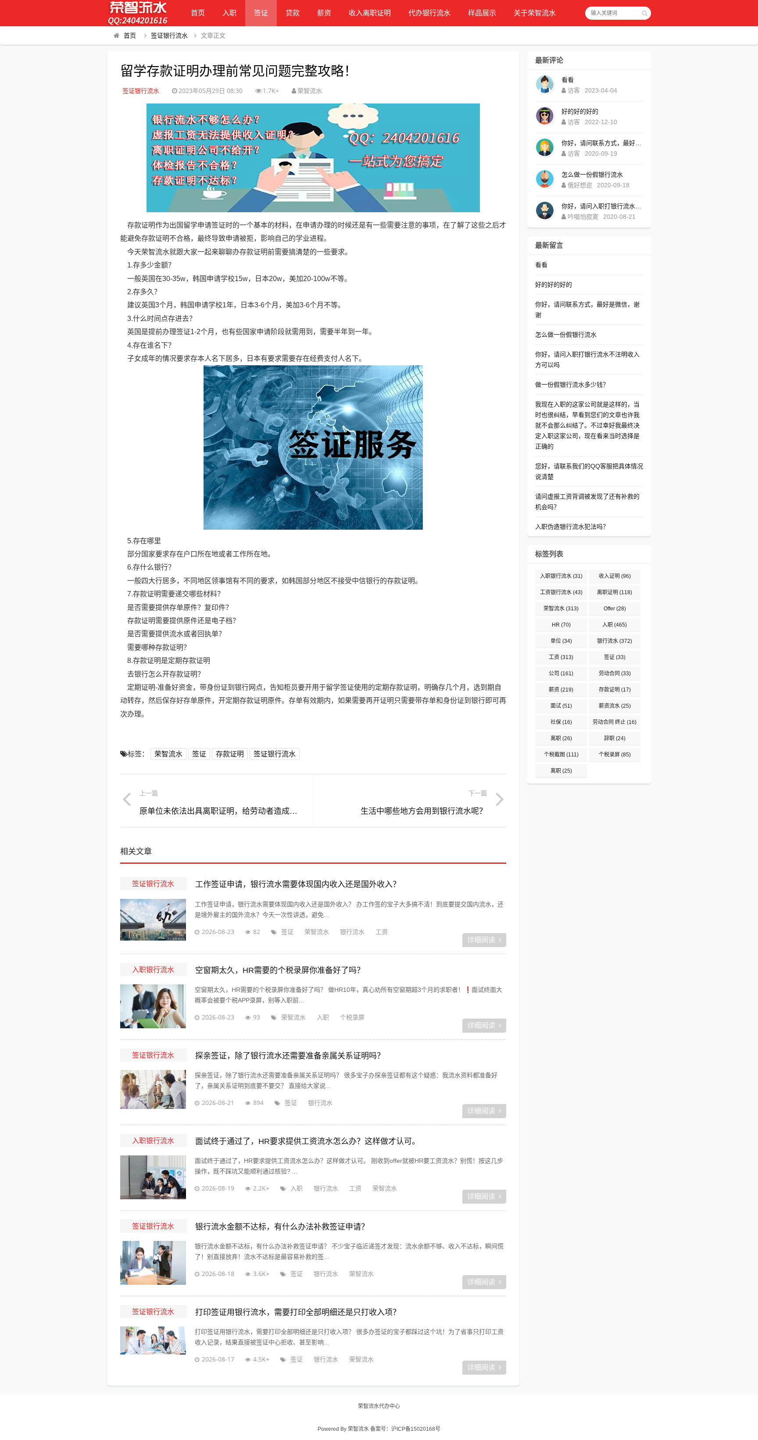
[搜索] (644, 13)
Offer (615, 609)
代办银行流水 (429, 13)
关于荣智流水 (535, 13)
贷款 (293, 13)
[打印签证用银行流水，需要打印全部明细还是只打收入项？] (153, 1348)
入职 (229, 13)
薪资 (324, 13)
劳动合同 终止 (614, 722)
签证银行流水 (169, 35)
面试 (561, 706)
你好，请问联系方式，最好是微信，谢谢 (602, 142)
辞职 (615, 738)
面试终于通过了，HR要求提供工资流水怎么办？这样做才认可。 (307, 1141)
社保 (561, 722)
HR (561, 625)
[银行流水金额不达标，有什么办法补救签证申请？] (153, 1263)
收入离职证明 (370, 13)
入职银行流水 (153, 969)
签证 (261, 13)
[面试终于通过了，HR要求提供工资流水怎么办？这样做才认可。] (153, 1177)
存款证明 (230, 754)
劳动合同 (615, 673)
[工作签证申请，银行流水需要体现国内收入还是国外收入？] (153, 921)
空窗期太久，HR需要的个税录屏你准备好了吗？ (280, 970)
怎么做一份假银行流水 (592, 174)
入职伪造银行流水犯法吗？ (572, 526)
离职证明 (614, 592)
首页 (198, 13)
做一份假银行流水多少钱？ (572, 384)
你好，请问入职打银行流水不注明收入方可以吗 (602, 206)
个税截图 (561, 755)
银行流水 (352, 931)
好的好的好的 (579, 111)
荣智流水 (168, 754)
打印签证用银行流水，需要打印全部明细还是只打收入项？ (297, 1312)
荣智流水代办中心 (379, 1406)
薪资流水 (615, 706)
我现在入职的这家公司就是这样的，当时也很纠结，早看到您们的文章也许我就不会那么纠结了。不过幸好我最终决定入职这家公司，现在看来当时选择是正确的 (587, 425)
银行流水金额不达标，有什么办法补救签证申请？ (282, 1227)
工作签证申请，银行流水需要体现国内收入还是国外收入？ (297, 884)
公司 (561, 673)
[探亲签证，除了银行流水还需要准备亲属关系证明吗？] (153, 1092)
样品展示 (482, 13)
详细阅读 (481, 940)
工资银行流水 (561, 592)
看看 (567, 79)
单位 (561, 641)
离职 (561, 738)
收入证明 (615, 576)
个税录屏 (352, 1017)
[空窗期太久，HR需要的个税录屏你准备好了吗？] (153, 1006)
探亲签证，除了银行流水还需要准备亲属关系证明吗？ (290, 1055)
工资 (381, 931)
